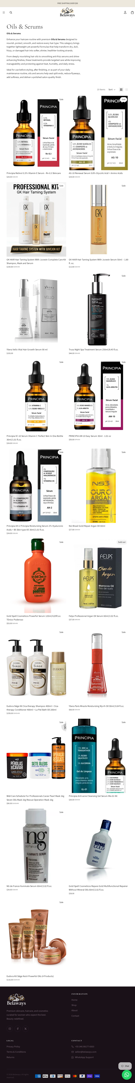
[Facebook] (17, 1029)
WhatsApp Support (84, 1057)
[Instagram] (10, 1029)
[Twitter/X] (25, 1029)
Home (74, 1000)
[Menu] (4, 12)
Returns (10, 1057)
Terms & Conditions (16, 1052)
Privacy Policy (13, 1046)
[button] (112, 89)
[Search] (10, 12)
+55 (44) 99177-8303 (84, 1046)
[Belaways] (35, 1000)
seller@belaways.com (85, 1052)
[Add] (61, 165)
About (74, 1010)
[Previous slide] (11, 133)
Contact (75, 1016)
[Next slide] (61, 133)
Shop (74, 1005)
